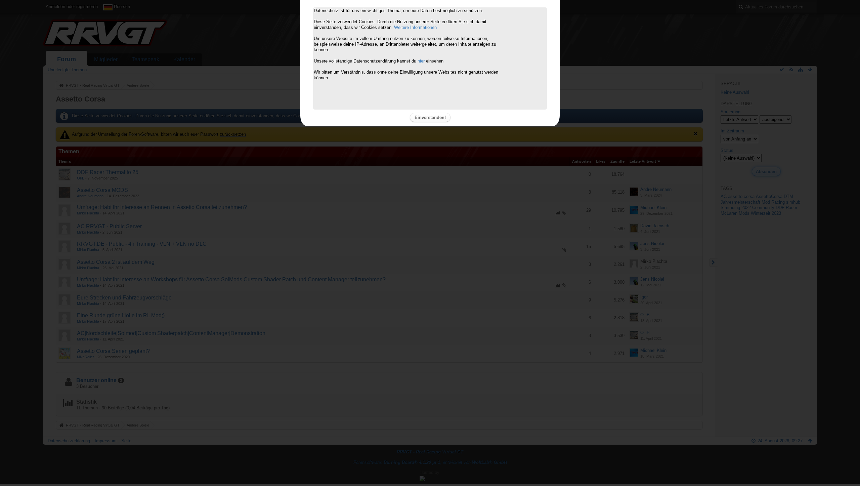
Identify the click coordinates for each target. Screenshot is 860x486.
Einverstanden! (430, 117)
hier (421, 61)
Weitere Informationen (415, 27)
